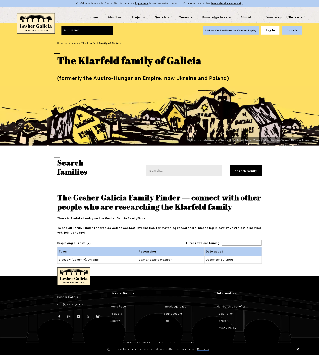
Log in (270, 30)
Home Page (118, 306)
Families (73, 43)
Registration (225, 313)
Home (94, 17)
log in (213, 228)
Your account (173, 313)
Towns (184, 17)
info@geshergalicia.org (73, 304)
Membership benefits (231, 306)
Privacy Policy (227, 328)
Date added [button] (214, 251)
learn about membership (226, 3)
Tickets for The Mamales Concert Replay (231, 30)
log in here (142, 3)
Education (249, 17)
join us (69, 232)
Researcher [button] (148, 251)
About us (115, 17)
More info (203, 349)
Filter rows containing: (203, 243)
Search (160, 17)
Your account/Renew (282, 17)
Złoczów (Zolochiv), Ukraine (79, 259)
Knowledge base (175, 306)
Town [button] (63, 251)
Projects (138, 17)
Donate (292, 30)
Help (167, 320)
